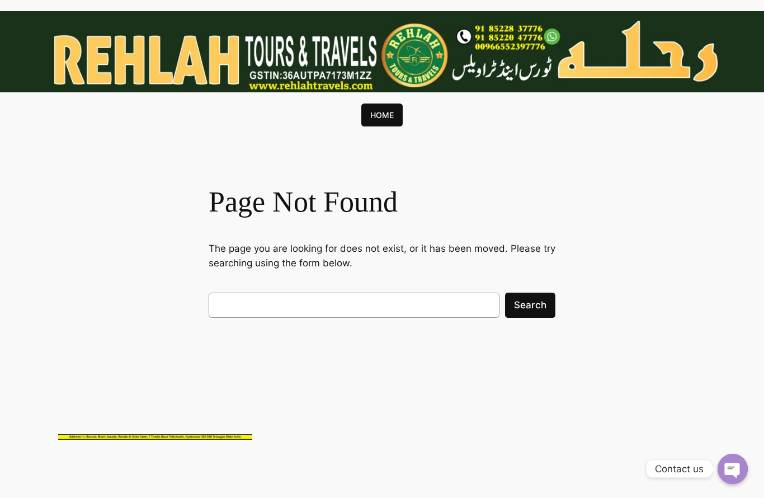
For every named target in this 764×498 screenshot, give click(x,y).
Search (530, 305)
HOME (382, 115)
